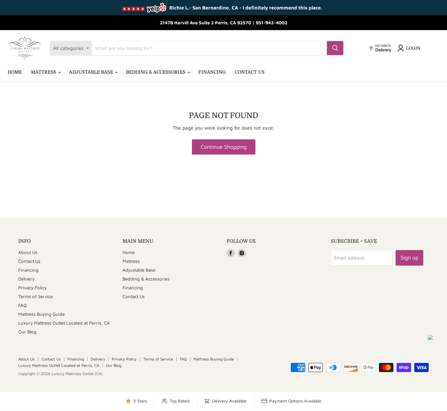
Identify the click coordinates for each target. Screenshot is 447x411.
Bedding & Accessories (156, 72)
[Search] (335, 48)
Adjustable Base (91, 72)
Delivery (26, 278)
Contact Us (250, 72)
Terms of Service (35, 296)
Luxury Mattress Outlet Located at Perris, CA (64, 323)
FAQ (22, 305)
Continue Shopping (224, 147)
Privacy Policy (32, 287)
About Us (27, 252)
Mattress (44, 72)
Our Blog (27, 331)
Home (15, 72)
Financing (212, 72)
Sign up (409, 257)
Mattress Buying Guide (41, 314)
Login (413, 48)
